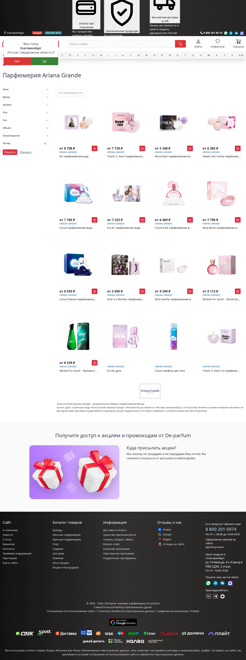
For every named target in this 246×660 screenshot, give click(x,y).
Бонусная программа (116, 548)
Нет (17, 61)
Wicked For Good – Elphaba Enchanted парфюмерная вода (95, 370)
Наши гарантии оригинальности (124, 68)
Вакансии (9, 544)
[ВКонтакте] (208, 596)
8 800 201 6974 (220, 529)
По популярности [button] (70, 92)
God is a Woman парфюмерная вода (130, 299)
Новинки (58, 558)
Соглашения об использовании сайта (113, 654)
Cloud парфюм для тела (170, 370)
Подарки (58, 548)
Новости (8, 534)
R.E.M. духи (114, 370)
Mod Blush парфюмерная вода (222, 227)
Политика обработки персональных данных (126, 611)
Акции (37, 32)
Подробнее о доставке (163, 76)
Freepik (194, 611)
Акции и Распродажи (66, 567)
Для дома (58, 553)
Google (167, 534)
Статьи (7, 539)
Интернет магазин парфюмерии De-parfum (132, 603)
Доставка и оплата (114, 530)
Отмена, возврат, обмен (118, 539)
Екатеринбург (15, 32)
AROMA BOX (53, 32)
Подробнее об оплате (85, 68)
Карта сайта (10, 562)
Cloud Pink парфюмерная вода (174, 227)
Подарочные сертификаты (119, 558)
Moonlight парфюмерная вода (174, 156)
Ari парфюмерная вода (73, 156)
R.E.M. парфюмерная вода (123, 227)
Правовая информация (17, 553)
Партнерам (10, 558)
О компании (10, 530)
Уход (55, 544)
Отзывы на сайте (173, 544)
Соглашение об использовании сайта (71, 611)
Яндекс (167, 539)
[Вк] (236, 33)
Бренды (57, 530)
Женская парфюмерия (66, 534)
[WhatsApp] (225, 33)
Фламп (167, 529)
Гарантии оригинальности (119, 534)
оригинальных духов (138, 607)
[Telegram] (231, 33)
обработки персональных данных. (162, 654)
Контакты (9, 548)
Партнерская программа (118, 553)
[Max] (242, 33)
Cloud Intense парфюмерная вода (80, 299)
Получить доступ (141, 467)
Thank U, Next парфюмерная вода (128, 156)
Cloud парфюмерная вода (75, 227)
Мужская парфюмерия (67, 539)
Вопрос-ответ (111, 544)
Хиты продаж (61, 562)
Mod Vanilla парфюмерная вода (175, 299)
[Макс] (222, 596)
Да (44, 61)
